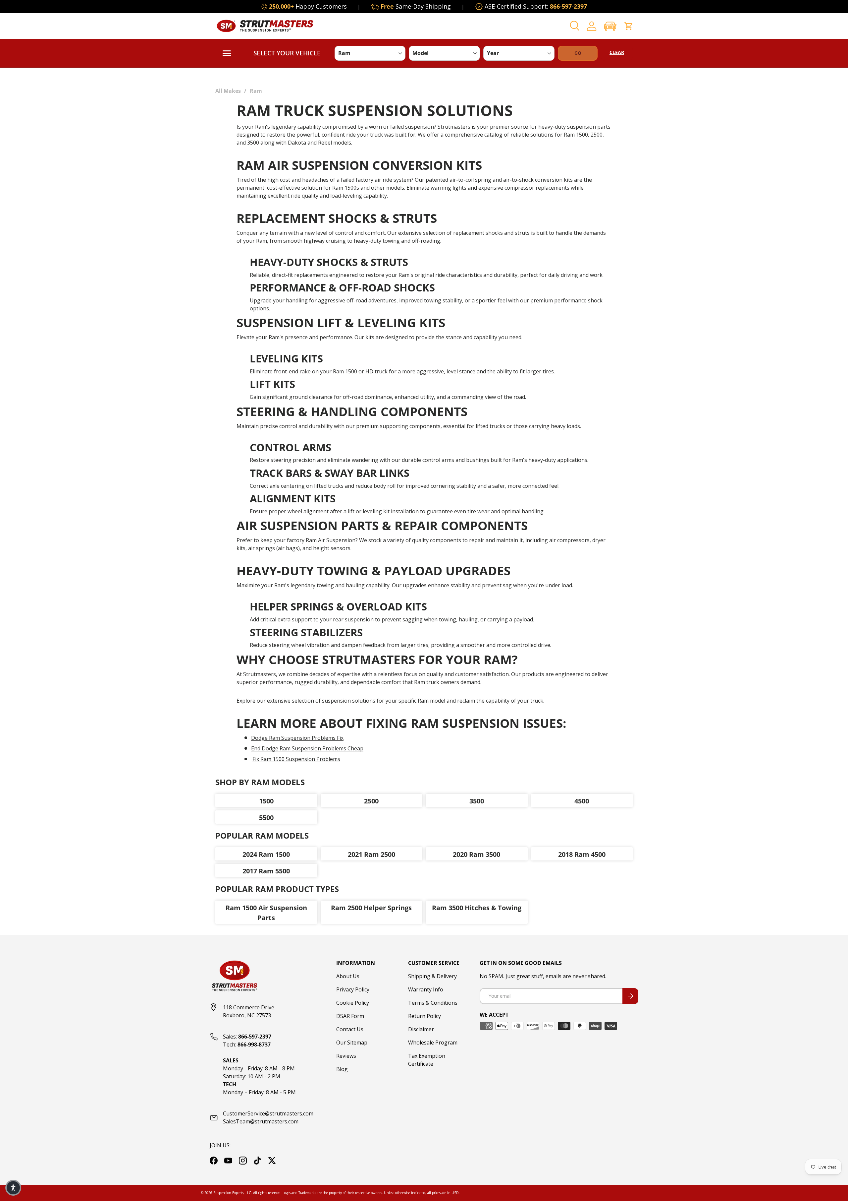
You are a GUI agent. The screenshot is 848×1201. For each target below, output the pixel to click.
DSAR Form (350, 1016)
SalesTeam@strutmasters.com (260, 1121)
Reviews (346, 1055)
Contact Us (349, 1029)
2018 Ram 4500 (582, 854)
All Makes (228, 91)
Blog (342, 1069)
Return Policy (424, 1016)
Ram (256, 91)
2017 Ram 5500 (266, 870)
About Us (347, 976)
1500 (266, 800)
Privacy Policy (352, 989)
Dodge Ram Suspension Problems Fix (297, 737)
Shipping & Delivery (432, 976)
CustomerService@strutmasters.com (268, 1113)
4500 (581, 800)
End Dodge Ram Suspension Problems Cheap (307, 748)
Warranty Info (425, 989)
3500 (476, 800)
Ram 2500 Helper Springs (371, 907)
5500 (266, 817)
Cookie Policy (352, 1002)
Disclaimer (421, 1029)
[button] (610, 26)
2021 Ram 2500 (371, 854)
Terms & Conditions (432, 1002)
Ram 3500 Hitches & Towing (476, 907)
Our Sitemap (351, 1042)
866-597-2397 (568, 6)
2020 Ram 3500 (476, 854)
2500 (371, 800)
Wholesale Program (432, 1042)
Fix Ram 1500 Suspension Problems (296, 759)
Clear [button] (617, 52)
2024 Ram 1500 (266, 854)
